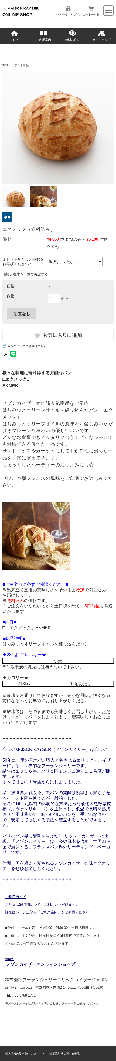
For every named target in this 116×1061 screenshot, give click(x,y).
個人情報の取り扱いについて (22, 1053)
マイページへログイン (68, 14)
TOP (14, 39)
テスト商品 (22, 65)
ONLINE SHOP (17, 14)
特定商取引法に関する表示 (63, 1053)
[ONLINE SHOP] (20, 10)
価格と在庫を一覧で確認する (25, 274)
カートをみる (91, 14)
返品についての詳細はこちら (27, 346)
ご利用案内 (43, 39)
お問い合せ (72, 39)
